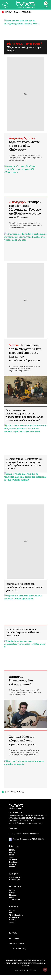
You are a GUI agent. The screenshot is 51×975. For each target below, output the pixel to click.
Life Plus (13, 906)
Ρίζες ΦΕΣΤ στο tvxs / (24, 44)
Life (10, 913)
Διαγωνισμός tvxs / (22, 138)
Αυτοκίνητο (14, 917)
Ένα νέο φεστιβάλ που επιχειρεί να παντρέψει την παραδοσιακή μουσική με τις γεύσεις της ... (25, 158)
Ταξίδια (12, 922)
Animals (12, 910)
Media (11, 855)
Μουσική (12, 895)
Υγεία (11, 857)
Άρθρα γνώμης (15, 877)
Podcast (12, 867)
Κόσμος (12, 852)
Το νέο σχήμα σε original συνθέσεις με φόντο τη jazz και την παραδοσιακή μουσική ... (24, 369)
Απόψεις (13, 874)
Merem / (15, 345)
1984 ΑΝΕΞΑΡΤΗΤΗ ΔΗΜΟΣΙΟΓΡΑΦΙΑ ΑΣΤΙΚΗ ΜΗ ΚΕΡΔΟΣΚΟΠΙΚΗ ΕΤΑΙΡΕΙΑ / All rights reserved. (25, 963)
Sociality (32, 970)
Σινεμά (12, 890)
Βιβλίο (11, 897)
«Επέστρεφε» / (18, 202)
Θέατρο (12, 892)
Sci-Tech (12, 864)
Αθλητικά (13, 860)
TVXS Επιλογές (17, 948)
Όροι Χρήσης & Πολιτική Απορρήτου (24, 833)
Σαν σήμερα (14, 939)
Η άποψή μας (14, 880)
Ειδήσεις (14, 846)
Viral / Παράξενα (16, 915)
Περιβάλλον (14, 862)
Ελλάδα (12, 850)
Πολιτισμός (15, 886)
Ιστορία (13, 933)
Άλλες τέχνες (14, 900)
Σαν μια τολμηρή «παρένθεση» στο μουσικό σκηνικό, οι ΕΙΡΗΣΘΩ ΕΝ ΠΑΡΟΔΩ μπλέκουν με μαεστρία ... (24, 752)
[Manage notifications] (45, 970)
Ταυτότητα (13, 828)
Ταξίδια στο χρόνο (16, 944)
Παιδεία (12, 920)
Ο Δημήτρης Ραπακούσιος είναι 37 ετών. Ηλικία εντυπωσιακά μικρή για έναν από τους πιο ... (25, 692)
